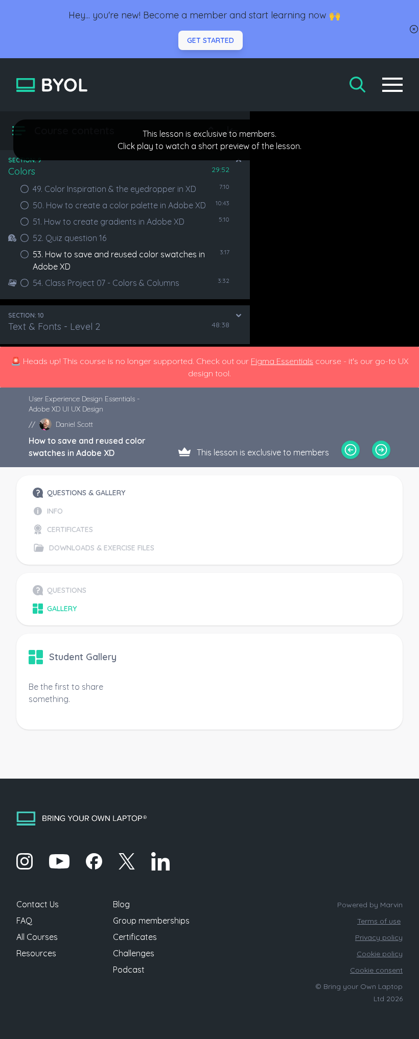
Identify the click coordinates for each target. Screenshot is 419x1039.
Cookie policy (380, 953)
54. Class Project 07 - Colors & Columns (106, 283)
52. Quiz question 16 (69, 238)
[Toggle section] (239, 160)
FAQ (24, 920)
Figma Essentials (282, 361)
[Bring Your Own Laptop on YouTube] (59, 861)
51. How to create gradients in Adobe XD (108, 221)
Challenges (133, 953)
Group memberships (151, 920)
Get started (210, 40)
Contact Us (37, 904)
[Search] (358, 85)
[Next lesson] (381, 450)
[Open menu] (392, 85)
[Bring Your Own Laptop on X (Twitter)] (127, 861)
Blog (121, 904)
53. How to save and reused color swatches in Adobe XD (119, 260)
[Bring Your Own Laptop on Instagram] (24, 861)
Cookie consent (376, 970)
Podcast (129, 969)
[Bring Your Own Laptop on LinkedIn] (160, 861)
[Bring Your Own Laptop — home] (51, 85)
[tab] (93, 493)
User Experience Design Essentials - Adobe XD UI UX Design (84, 404)
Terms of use (379, 921)
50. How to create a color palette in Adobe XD (119, 205)
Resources (36, 953)
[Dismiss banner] (414, 29)
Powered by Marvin (370, 904)
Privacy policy (379, 937)
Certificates (135, 937)
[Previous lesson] (350, 450)
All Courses (37, 937)
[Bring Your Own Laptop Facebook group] (94, 861)
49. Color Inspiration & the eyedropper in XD (114, 189)
